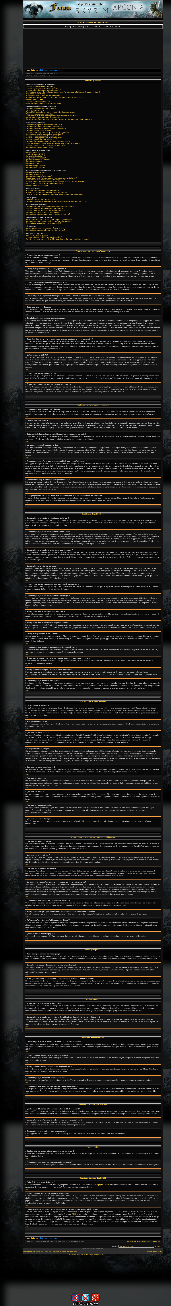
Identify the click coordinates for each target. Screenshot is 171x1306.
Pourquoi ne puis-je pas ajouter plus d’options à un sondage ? (48, 132)
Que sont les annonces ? (35, 162)
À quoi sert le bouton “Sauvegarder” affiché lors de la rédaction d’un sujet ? (53, 143)
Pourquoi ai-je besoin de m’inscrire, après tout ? (43, 88)
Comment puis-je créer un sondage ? (39, 130)
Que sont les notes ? (33, 163)
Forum (99, 22)
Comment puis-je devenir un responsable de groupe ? (45, 180)
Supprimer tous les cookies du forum (138, 1241)
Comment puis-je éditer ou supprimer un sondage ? (44, 134)
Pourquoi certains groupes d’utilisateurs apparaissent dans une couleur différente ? (56, 182)
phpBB (33, 1251)
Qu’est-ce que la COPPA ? (35, 99)
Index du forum (32, 70)
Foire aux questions (48, 70)
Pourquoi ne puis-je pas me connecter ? (40, 86)
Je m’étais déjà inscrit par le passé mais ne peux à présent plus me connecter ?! (54, 98)
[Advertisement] (93, 47)
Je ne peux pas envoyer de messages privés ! (42, 191)
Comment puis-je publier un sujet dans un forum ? (44, 125)
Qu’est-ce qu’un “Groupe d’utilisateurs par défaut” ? (44, 184)
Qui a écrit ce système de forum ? (38, 235)
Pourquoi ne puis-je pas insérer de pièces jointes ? (44, 138)
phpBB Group (103, 1185)
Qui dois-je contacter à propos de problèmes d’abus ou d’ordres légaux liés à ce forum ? (57, 239)
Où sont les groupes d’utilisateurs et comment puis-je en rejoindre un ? (51, 178)
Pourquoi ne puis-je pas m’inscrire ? (39, 101)
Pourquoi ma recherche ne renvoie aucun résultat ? (44, 208)
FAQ (106, 22)
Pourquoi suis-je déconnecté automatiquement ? (43, 90)
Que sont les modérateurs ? (36, 174)
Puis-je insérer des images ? (36, 158)
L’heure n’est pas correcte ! (35, 110)
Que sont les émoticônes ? (35, 156)
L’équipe (153, 1241)
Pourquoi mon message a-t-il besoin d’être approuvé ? (45, 145)
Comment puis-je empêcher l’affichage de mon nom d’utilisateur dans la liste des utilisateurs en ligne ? (63, 92)
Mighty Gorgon (157, 1251)
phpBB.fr (100, 1254)
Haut (27, 264)
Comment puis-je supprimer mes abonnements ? (43, 223)
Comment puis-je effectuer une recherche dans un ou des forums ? (50, 207)
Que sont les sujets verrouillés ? (37, 165)
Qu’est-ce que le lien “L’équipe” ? (38, 185)
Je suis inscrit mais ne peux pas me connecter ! (43, 96)
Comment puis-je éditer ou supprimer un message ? (44, 127)
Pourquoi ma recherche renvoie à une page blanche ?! (45, 210)
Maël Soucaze (87, 1254)
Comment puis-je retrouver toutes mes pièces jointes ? (45, 230)
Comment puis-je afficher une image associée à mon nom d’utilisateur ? (51, 116)
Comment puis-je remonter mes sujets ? (40, 147)
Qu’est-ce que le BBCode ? (35, 152)
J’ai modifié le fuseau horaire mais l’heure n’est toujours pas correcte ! (51, 112)
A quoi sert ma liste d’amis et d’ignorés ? (40, 200)
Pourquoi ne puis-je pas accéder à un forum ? (42, 136)
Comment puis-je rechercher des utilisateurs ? (42, 212)
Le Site (79, 22)
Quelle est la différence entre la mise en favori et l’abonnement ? (49, 219)
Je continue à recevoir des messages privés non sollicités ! (47, 192)
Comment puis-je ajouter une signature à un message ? (46, 128)
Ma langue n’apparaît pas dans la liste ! (40, 114)
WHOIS (75, 1214)
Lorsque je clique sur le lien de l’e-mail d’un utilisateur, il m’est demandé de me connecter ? (59, 120)
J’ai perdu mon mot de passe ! (36, 94)
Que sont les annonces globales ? (38, 160)
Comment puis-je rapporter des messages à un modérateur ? (48, 141)
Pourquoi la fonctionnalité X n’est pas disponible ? (44, 237)
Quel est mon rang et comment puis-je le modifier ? (44, 118)
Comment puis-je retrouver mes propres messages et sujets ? (48, 214)
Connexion (89, 22)
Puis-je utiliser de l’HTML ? (35, 154)
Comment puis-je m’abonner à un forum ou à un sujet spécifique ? (49, 221)
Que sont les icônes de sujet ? (36, 167)
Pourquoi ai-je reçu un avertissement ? (40, 140)
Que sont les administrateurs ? (37, 172)
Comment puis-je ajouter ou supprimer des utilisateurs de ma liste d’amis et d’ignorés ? (57, 201)
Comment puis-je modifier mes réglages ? (41, 108)
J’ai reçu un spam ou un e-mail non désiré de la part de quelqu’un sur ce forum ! (54, 194)
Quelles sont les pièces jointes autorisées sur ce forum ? (46, 228)
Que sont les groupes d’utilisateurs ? (39, 176)
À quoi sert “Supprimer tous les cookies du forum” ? (44, 103)
